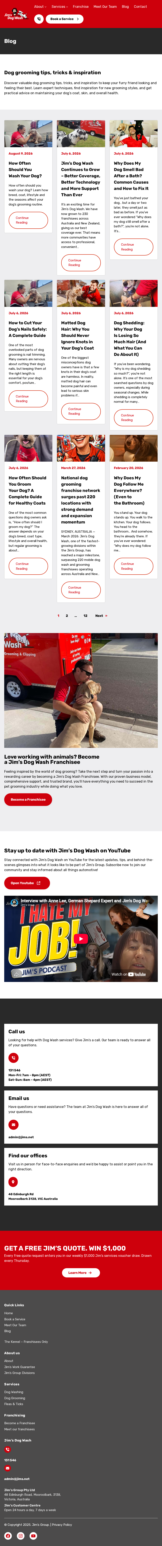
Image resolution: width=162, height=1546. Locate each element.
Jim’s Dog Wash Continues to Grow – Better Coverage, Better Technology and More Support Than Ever (80, 179)
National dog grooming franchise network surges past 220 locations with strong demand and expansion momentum (80, 500)
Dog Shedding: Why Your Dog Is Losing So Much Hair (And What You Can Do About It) (130, 338)
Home (8, 1313)
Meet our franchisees (19, 1429)
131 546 (10, 1460)
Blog (7, 1331)
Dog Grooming (14, 1398)
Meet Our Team (15, 1325)
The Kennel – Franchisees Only (26, 1342)
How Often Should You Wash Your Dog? (25, 169)
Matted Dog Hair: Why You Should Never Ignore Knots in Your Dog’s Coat (77, 335)
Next (101, 616)
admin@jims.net (17, 1479)
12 (85, 616)
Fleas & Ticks (13, 1404)
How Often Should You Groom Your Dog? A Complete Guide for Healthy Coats (27, 490)
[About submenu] (46, 7)
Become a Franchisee (28, 799)
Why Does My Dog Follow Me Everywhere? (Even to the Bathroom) (129, 490)
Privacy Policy (62, 1525)
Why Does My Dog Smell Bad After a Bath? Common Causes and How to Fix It (131, 176)
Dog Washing (13, 1392)
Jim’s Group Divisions (19, 1373)
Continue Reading (22, 220)
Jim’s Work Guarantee (19, 1367)
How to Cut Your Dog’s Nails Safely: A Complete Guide (28, 329)
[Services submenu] (67, 7)
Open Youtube (22, 883)
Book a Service (62, 19)
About (8, 1361)
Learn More (77, 1273)
